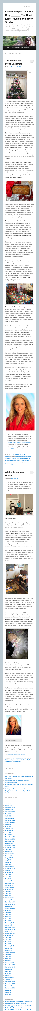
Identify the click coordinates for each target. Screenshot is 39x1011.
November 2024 (10, 820)
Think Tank (19, 462)
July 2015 (8, 938)
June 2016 (8, 914)
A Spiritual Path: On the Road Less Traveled (18, 1001)
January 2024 (9, 828)
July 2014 (8, 954)
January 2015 (9, 948)
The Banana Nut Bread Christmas (13, 62)
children (28, 456)
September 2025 (10, 812)
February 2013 (9, 977)
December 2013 (10, 965)
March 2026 (8, 805)
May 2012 (8, 992)
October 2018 (9, 870)
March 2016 (8, 921)
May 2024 (8, 824)
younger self (8, 761)
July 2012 (8, 990)
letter (21, 760)
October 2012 (9, 986)
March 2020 (8, 852)
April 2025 (8, 816)
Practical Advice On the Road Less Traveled (18, 1010)
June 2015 (8, 940)
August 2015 (9, 935)
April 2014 (8, 958)
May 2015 (8, 942)
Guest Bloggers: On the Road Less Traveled (18, 1006)
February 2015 (9, 946)
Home (7, 47)
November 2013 (10, 967)
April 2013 (8, 973)
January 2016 (9, 925)
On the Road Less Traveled (18, 758)
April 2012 (8, 994)
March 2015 (8, 944)
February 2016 (9, 923)
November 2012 (10, 984)
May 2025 (8, 814)
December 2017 (10, 883)
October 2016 (9, 906)
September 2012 (10, 988)
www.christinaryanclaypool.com (17, 449)
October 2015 (9, 931)
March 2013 (8, 975)
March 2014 (8, 961)
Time (30, 760)
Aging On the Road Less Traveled (15, 1004)
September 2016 (10, 908)
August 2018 (9, 872)
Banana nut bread (20, 456)
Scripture (27, 460)
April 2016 (8, 919)
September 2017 (10, 887)
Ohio (18, 460)
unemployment (27, 462)
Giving (7, 460)
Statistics (13, 462)
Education (15, 458)
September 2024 (10, 822)
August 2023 (9, 830)
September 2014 (10, 952)
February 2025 (9, 818)
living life (25, 760)
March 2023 (8, 835)
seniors (7, 462)
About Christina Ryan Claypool (20, 47)
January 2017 (9, 900)
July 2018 (8, 875)
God (10, 460)
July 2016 (8, 912)
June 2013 (8, 971)
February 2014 (9, 963)
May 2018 (8, 879)
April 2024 (8, 826)
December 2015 (10, 927)
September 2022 (10, 839)
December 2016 (10, 902)
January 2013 (9, 979)
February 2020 (9, 854)
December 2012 (10, 982)
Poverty (22, 460)
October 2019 (9, 856)
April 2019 (8, 864)
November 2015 (10, 929)
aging (11, 760)
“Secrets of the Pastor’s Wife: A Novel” (19, 442)
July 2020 (8, 849)
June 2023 (8, 833)
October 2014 (9, 950)
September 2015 (10, 933)
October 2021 (9, 843)
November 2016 (10, 904)
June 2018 (8, 877)
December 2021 (10, 841)
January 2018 (9, 881)
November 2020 (10, 847)
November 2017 (10, 885)
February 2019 (9, 866)
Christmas (8, 458)
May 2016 (8, 917)
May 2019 (8, 862)
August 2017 (9, 889)
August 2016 (9, 910)
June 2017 (8, 893)
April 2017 (8, 896)
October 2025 (9, 810)
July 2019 (8, 860)
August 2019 (9, 858)
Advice (7, 760)
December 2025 (10, 807)
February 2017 (9, 898)
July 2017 (8, 891)
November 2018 (10, 868)
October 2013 (9, 969)
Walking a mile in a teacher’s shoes (16, 789)
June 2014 (8, 956)
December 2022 (10, 837)
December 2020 (10, 845)
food (19, 458)
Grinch (14, 460)
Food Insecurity (25, 458)
